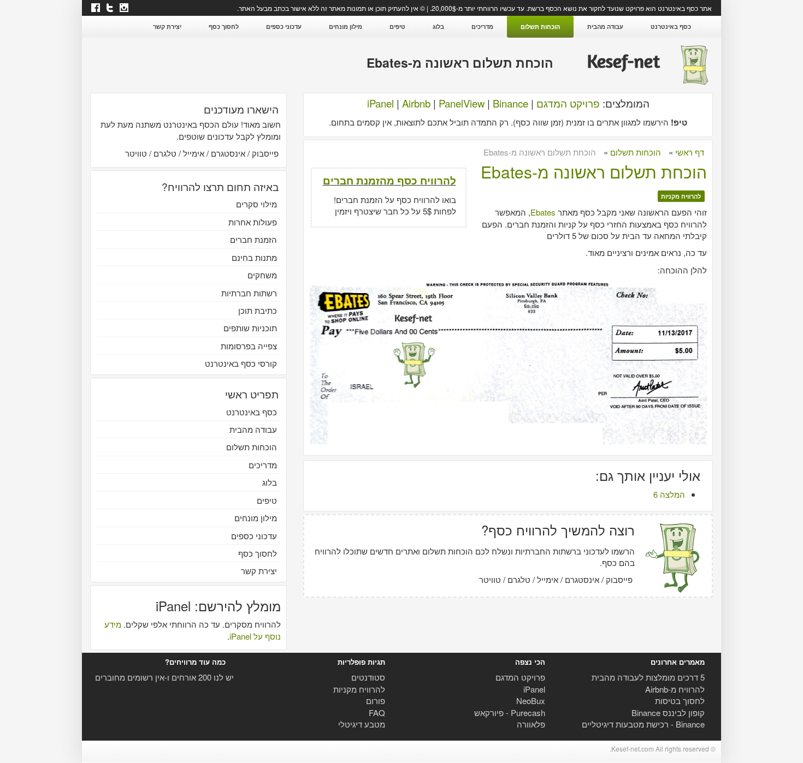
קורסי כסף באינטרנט (241, 363)
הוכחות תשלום (540, 26)
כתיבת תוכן (257, 310)
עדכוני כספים (284, 26)
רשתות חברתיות (249, 293)
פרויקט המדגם (568, 103)
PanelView (462, 103)
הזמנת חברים (253, 239)
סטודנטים (368, 677)
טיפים (397, 26)
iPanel (380, 103)
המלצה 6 (669, 494)
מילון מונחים (345, 26)
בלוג (438, 26)
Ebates (543, 212)
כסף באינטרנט (671, 26)
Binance (510, 103)
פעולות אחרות (252, 222)
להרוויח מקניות (681, 196)
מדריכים (482, 26)
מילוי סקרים (256, 204)
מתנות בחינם (254, 257)
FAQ (377, 712)
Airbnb (416, 103)
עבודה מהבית (605, 26)
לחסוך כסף (224, 26)
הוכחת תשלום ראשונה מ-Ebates (594, 171)
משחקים (262, 275)
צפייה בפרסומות (249, 345)
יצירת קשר (167, 26)
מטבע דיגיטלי (361, 724)
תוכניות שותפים (250, 327)
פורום (375, 700)
